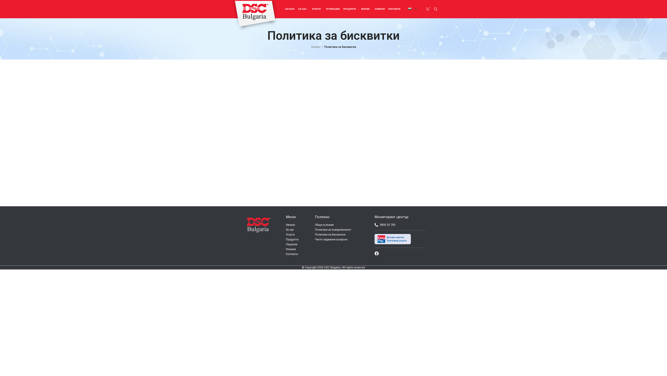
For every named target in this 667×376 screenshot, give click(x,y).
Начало (315, 47)
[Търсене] (435, 9)
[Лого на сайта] (255, 16)
